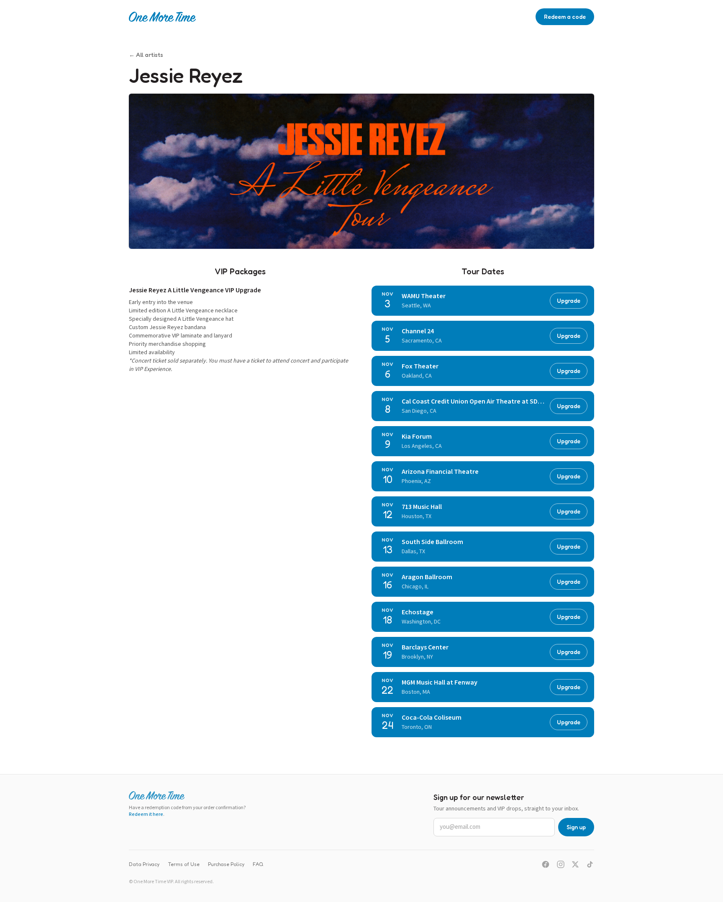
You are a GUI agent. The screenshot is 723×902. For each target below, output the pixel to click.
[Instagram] (560, 864)
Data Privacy (144, 864)
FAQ (258, 864)
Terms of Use (184, 864)
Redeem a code (565, 16)
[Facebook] (545, 864)
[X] (575, 864)
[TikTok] (590, 864)
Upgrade (568, 300)
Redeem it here (146, 814)
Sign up (576, 826)
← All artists (146, 54)
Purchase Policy (226, 864)
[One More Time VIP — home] (162, 17)
